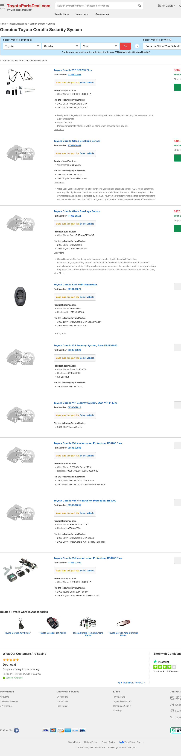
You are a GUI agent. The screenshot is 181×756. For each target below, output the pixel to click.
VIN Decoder (6, 706)
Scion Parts (82, 14)
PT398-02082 (74, 562)
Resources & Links (122, 706)
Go (125, 46)
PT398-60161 (74, 216)
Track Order (62, 701)
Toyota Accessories (17, 24)
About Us (4, 697)
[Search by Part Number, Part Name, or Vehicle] (140, 6)
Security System (37, 24)
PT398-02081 (74, 74)
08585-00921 (74, 350)
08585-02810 (74, 407)
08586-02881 (74, 448)
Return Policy (90, 742)
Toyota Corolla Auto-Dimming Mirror (123, 634)
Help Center (62, 706)
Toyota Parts (62, 14)
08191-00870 (74, 289)
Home (3, 24)
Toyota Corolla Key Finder (18, 633)
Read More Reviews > (134, 683)
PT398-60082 (74, 145)
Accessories (102, 14)
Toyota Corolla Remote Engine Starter (88, 634)
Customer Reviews (9, 701)
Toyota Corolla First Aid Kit (52, 633)
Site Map (117, 710)
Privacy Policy (108, 742)
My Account (62, 697)
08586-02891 (74, 505)
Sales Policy (74, 742)
